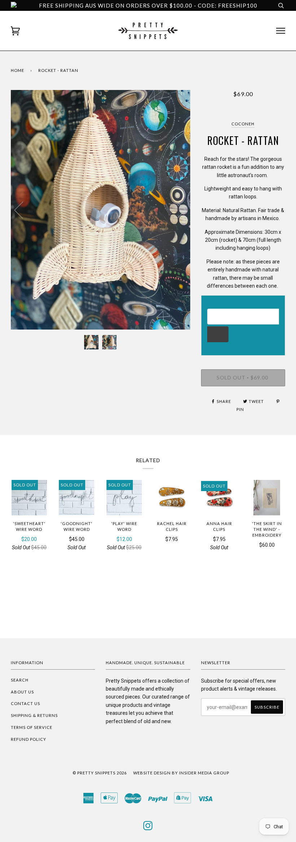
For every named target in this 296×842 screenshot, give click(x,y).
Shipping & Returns (34, 715)
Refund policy (28, 739)
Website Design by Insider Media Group (181, 772)
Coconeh (242, 123)
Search (20, 680)
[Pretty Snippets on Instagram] (148, 827)
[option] (100, 210)
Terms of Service (31, 727)
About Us (22, 692)
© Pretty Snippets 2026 (100, 772)
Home (17, 70)
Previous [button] (23, 209)
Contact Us (25, 703)
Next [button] (177, 209)
